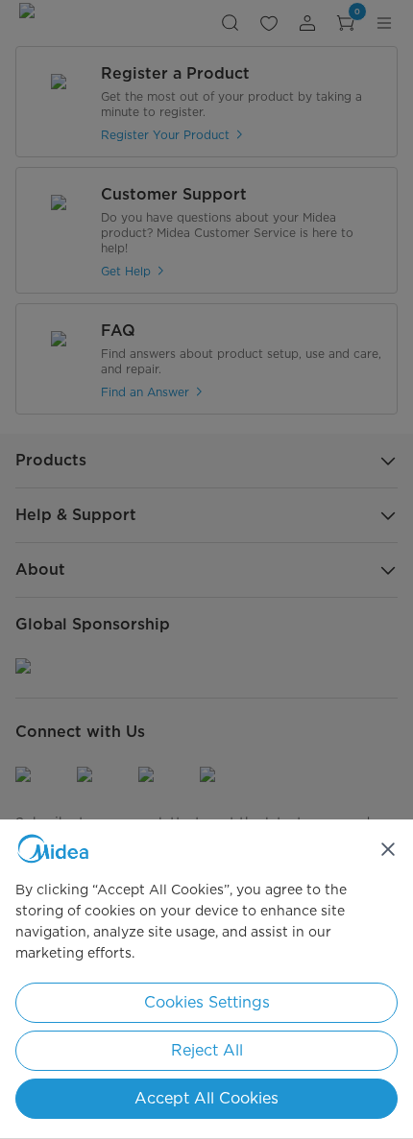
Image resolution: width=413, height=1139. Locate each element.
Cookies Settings (207, 1002)
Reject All (207, 1050)
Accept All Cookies (206, 1098)
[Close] (388, 849)
